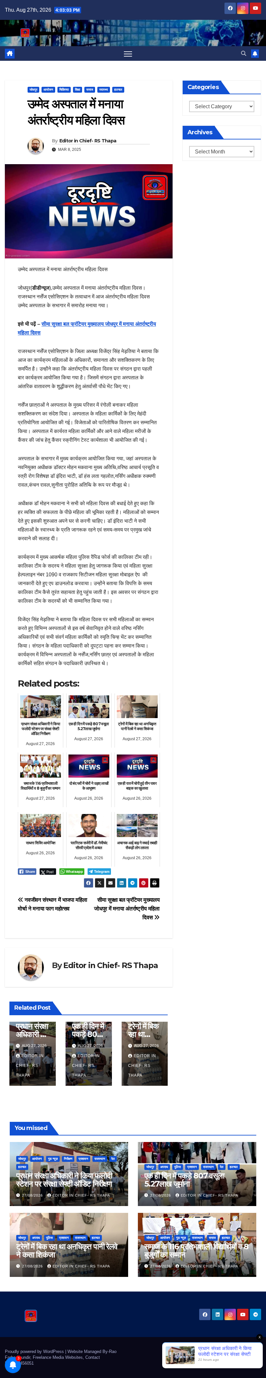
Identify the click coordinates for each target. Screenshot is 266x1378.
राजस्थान (99, 1159)
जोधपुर (33, 89)
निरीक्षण (68, 1159)
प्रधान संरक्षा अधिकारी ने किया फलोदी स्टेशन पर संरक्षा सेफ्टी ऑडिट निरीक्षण (64, 1179)
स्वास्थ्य (103, 89)
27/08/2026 (33, 1195)
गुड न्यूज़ (53, 1159)
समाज (89, 89)
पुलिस (177, 1167)
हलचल (118, 89)
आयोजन (48, 89)
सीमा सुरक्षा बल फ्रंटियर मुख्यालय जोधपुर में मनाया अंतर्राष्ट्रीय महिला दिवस (126, 909)
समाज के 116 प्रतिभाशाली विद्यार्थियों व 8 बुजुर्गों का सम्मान (196, 1250)
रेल (113, 1159)
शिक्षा (77, 89)
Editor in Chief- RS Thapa (87, 141)
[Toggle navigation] (128, 53)
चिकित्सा (64, 89)
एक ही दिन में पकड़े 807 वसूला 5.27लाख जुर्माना (184, 1179)
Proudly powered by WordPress (35, 1351)
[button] (243, 53)
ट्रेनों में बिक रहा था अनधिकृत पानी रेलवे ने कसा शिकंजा (66, 1250)
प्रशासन (83, 1159)
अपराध (164, 1167)
